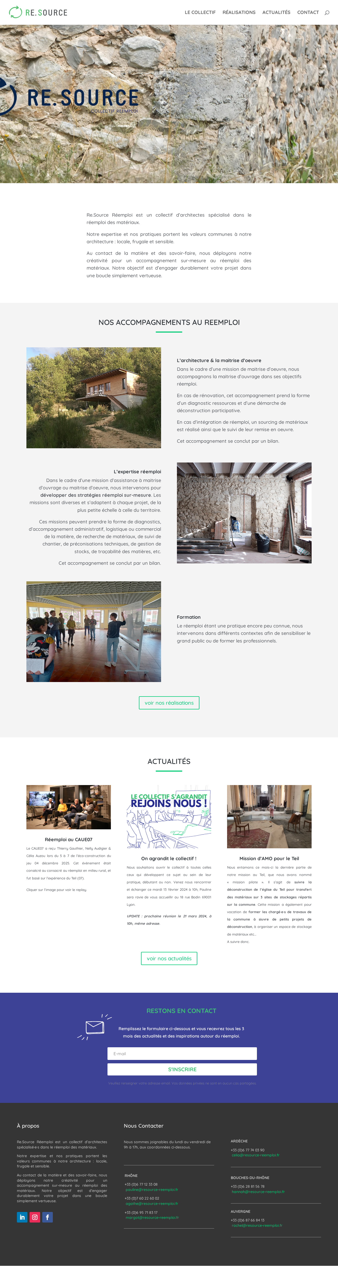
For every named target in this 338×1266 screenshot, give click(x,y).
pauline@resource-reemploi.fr (152, 1189)
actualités (276, 13)
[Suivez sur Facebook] (47, 1217)
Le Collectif (200, 13)
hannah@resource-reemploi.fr (258, 1191)
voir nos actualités (169, 958)
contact (308, 13)
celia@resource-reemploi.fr (256, 1155)
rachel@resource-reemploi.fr (257, 1225)
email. (166, 1083)
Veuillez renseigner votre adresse (134, 1083)
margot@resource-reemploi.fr (152, 1217)
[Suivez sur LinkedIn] (22, 1217)
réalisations (239, 13)
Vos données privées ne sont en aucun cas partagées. (214, 1083)
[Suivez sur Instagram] (35, 1217)
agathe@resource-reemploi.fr (152, 1203)
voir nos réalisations (169, 702)
